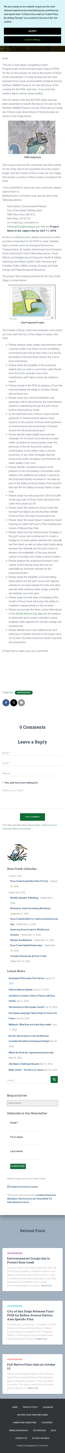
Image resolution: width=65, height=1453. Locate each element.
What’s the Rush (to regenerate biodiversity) (31, 1052)
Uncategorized (23, 692)
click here (31, 89)
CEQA (18, 237)
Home (15, 1407)
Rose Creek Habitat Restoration (26, 945)
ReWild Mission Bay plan (29, 613)
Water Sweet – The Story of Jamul (26, 1070)
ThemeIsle (43, 1445)
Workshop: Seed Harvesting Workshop (30, 908)
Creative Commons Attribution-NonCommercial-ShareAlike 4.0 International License (31, 1198)
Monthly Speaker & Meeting (24, 898)
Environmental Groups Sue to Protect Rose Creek (28, 1260)
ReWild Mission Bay (18, 1430)
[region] (32, 23)
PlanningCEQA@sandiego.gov (23, 226)
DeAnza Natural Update (20, 989)
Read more (46, 1285)
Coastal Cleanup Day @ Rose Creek (28, 956)
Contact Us (21, 1438)
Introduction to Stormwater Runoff (26, 1007)
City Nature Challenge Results (24, 1064)
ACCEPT (32, 31)
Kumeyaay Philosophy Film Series (26, 978)
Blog (53, 1430)
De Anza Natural (41, 1438)
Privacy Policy (30, 1407)
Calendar (48, 1407)
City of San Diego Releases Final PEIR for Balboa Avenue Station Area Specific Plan (30, 1315)
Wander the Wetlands (21, 940)
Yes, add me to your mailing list (21, 782)
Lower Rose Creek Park (24, 1423)
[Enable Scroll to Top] (59, 1447)
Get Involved (39, 1430)
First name (16, 1137)
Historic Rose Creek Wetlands (32, 1415)
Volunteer (46, 1423)
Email (14, 1122)
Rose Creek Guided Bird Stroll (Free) (29, 881)
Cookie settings (32, 39)
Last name (16, 1151)
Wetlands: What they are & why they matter (30, 1024)
